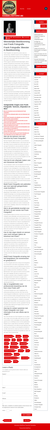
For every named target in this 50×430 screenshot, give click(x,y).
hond (35, 240)
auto (35, 147)
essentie (6, 343)
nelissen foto (37, 300)
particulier (36, 311)
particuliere (36, 313)
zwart (35, 409)
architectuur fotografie (39, 138)
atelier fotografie (37, 145)
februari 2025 (37, 117)
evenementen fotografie (39, 191)
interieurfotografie (38, 253)
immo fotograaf (37, 247)
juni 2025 (36, 108)
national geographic (38, 293)
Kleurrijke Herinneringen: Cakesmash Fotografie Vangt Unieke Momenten (40, 61)
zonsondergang (37, 402)
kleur (35, 264)
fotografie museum (38, 222)
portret (35, 320)
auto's (35, 149)
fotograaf (36, 207)
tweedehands (37, 364)
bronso (35, 169)
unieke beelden (25, 357)
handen (36, 236)
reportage (36, 335)
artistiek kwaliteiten (9, 336)
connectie (25, 336)
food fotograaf (37, 194)
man (35, 284)
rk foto (36, 340)
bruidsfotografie (37, 174)
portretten (17, 354)
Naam (4, 387)
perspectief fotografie (39, 315)
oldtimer (36, 307)
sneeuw (36, 347)
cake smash (37, 178)
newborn (36, 302)
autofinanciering (37, 151)
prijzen (35, 327)
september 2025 (37, 101)
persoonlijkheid (8, 354)
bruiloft (35, 176)
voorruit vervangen (38, 380)
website (36, 384)
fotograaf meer (37, 213)
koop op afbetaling (38, 267)
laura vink (36, 273)
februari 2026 (37, 90)
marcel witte (37, 287)
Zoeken (41, 22)
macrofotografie (37, 280)
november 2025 (37, 97)
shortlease (36, 342)
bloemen (36, 165)
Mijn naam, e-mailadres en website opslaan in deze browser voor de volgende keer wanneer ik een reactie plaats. (17, 406)
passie (27, 350)
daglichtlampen (37, 185)
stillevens (36, 353)
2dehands (36, 127)
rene (35, 333)
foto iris (36, 200)
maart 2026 (36, 88)
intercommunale (37, 251)
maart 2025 (36, 115)
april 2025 (36, 113)
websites (36, 386)
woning (36, 395)
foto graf (36, 198)
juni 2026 (36, 81)
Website (4, 398)
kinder (35, 260)
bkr (35, 160)
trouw (35, 362)
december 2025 (37, 95)
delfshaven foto (37, 187)
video (35, 371)
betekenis (18, 336)
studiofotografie (37, 358)
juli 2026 (36, 79)
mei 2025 (36, 110)
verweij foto (37, 369)
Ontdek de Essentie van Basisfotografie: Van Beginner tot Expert (40, 50)
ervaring (26, 339)
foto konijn (36, 202)
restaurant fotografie (38, 338)
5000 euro (36, 129)
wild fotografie (37, 391)
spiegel (35, 349)
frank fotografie (10, 34)
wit (35, 393)
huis (35, 245)
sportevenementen (38, 351)
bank (35, 156)
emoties (19, 339)
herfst (35, 238)
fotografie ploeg (37, 225)
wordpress (36, 398)
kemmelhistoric (18, 37)
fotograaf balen (37, 211)
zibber (35, 400)
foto (35, 196)
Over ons (22, 8)
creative (36, 182)
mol (35, 291)
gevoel (6, 347)
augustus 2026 (37, 77)
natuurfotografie (37, 298)
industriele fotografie (38, 249)
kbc (35, 258)
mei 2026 (36, 84)
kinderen (36, 262)
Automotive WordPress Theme (21, 425)
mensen (36, 289)
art (35, 143)
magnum (36, 282)
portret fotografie (38, 322)
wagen (35, 382)
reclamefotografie (38, 331)
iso (35, 256)
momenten (21, 350)
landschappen (24, 347)
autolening (36, 154)
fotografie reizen (38, 229)
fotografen (36, 216)
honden (36, 242)
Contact (29, 8)
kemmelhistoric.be (12, 16)
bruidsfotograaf (37, 171)
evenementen (14, 343)
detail (13, 339)
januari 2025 (37, 119)
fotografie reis (37, 227)
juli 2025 (36, 106)
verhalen (16, 361)
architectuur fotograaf (39, 136)
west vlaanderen (38, 389)
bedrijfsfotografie (37, 158)
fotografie (36, 220)
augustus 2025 (37, 104)
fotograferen (37, 218)
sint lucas (36, 344)
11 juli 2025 (9, 37)
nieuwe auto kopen (38, 304)
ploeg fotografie (37, 318)
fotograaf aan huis (38, 209)
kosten (35, 271)
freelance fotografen (38, 233)
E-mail (4, 393)
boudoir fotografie (38, 167)
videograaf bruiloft (38, 373)
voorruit (36, 378)
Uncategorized (37, 367)
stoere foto (36, 355)
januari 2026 (37, 93)
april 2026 (36, 86)
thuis (35, 360)
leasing (36, 276)
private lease (37, 329)
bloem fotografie (38, 162)
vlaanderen (36, 375)
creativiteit (7, 339)
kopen (35, 269)
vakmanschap (8, 361)
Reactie (4, 374)
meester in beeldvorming (10, 350)
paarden (36, 309)
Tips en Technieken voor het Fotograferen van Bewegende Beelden (40, 55)
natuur (35, 296)
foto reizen (36, 205)
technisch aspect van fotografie (12, 357)
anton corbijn (37, 134)
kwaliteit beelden (14, 347)
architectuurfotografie (38, 140)
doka (35, 189)
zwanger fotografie (38, 404)
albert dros (36, 131)
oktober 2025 (37, 99)
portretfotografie (37, 324)
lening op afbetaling (38, 278)
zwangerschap (37, 406)
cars (35, 180)
